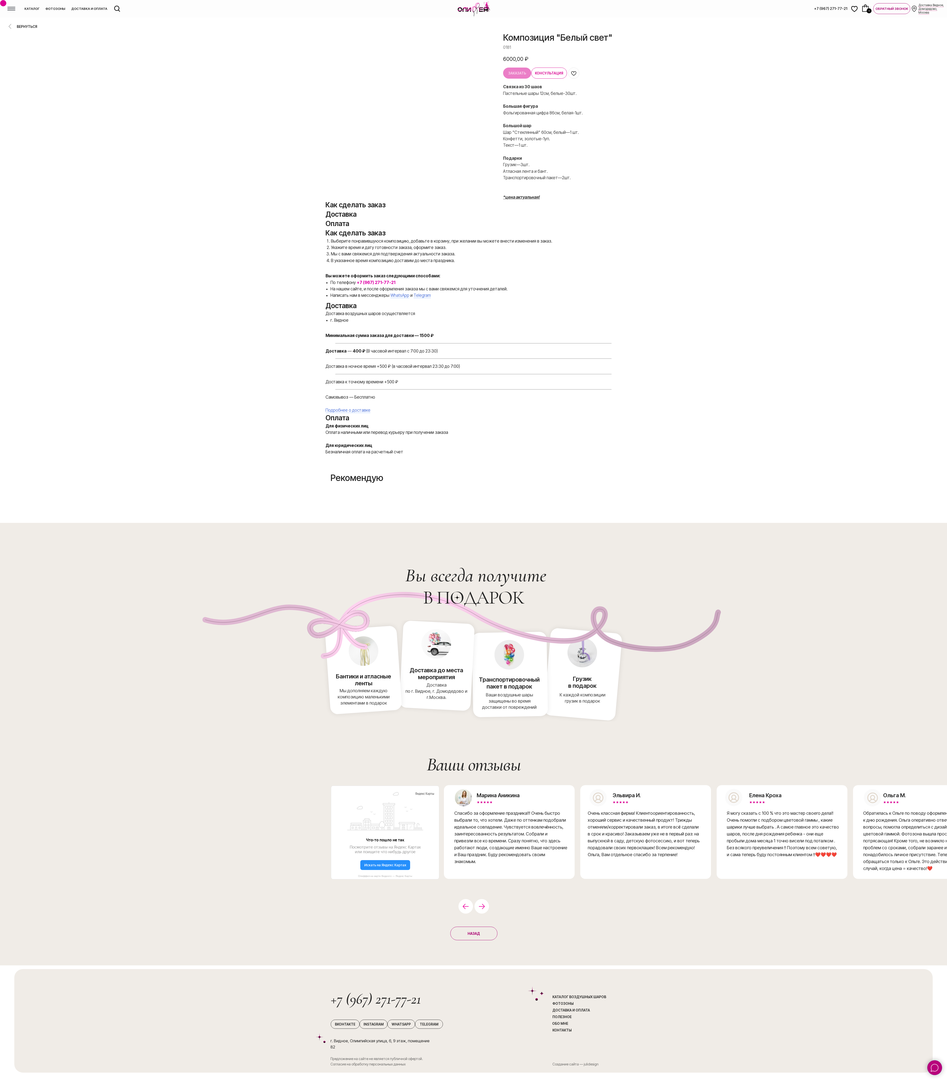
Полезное (562, 1017)
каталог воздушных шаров (579, 997)
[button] (891, 8)
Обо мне (560, 1023)
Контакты (562, 1030)
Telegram (422, 295)
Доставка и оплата (571, 1010)
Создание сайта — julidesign (575, 1064)
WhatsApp (399, 295)
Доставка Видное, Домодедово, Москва (931, 8)
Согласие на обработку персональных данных (368, 1064)
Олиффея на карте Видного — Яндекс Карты (385, 876)
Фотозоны (563, 1003)
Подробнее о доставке (348, 410)
